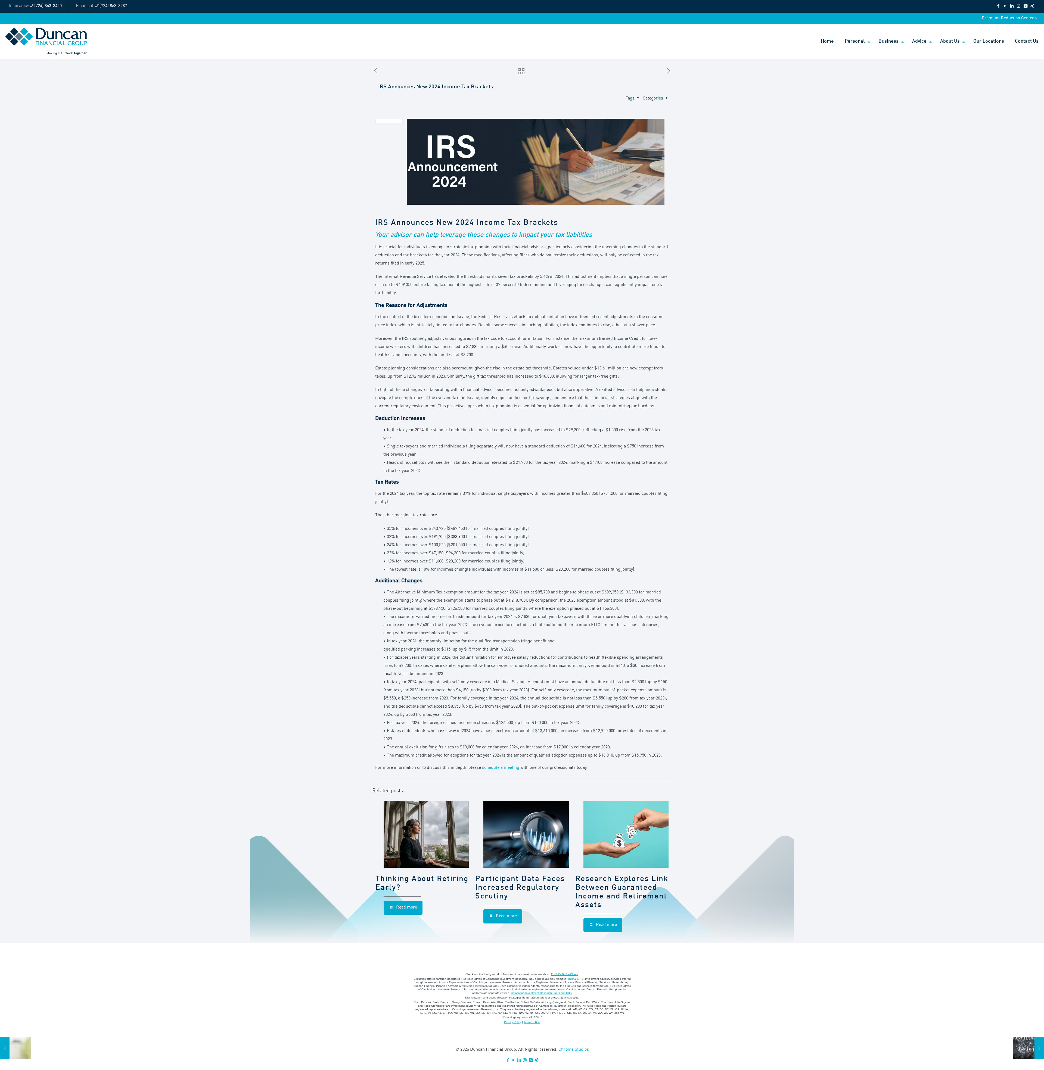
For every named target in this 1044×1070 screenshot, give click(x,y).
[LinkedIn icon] (1012, 6)
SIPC (580, 978)
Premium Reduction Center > (1009, 18)
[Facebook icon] (998, 6)
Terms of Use (532, 1022)
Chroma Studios (573, 1049)
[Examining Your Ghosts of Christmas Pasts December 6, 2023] (1028, 1048)
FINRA (570, 978)
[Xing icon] (1032, 6)
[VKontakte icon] (1025, 6)
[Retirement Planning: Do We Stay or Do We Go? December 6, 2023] (15, 1048)
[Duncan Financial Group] (46, 41)
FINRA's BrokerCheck (564, 974)
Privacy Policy (512, 1022)
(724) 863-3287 (113, 6)
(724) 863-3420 (48, 6)
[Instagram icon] (1019, 6)
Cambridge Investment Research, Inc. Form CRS (541, 992)
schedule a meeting (500, 768)
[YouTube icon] (1005, 6)
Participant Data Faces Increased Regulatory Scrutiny (520, 887)
